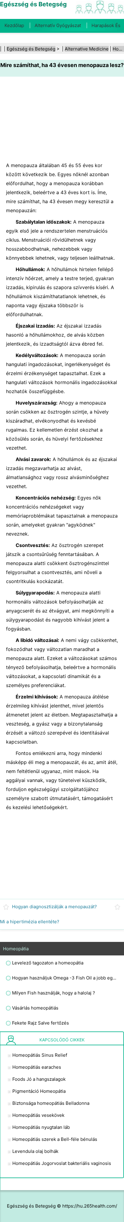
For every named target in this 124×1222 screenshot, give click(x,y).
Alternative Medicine (87, 49)
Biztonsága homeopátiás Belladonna (50, 1103)
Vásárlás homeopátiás (35, 1008)
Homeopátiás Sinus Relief (39, 1055)
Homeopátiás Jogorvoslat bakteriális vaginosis (61, 1163)
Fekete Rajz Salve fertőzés (40, 1023)
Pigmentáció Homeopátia (39, 1091)
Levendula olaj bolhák (35, 1151)
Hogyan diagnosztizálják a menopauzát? (54, 906)
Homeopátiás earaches (36, 1067)
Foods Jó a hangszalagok (39, 1079)
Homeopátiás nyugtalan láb (41, 1127)
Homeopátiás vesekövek (38, 1115)
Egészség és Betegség (31, 49)
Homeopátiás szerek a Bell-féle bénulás (54, 1139)
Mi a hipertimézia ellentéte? (29, 921)
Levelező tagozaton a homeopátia (47, 963)
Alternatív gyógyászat (58, 25)
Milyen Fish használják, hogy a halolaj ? (53, 993)
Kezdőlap (14, 25)
